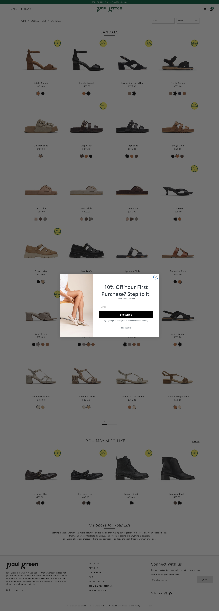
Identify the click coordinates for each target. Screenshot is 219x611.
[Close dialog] (155, 277)
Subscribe (126, 314)
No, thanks (126, 328)
